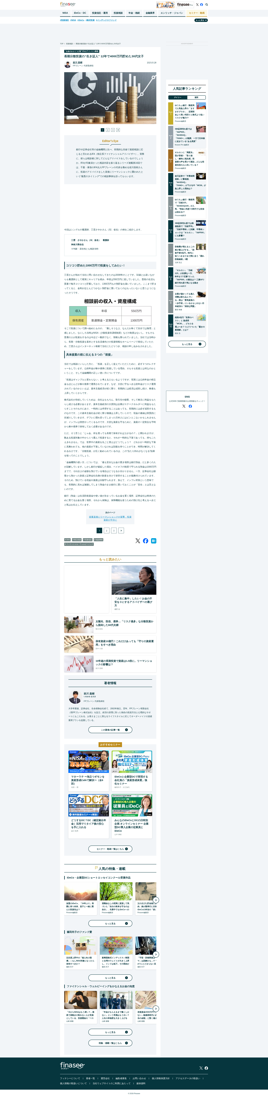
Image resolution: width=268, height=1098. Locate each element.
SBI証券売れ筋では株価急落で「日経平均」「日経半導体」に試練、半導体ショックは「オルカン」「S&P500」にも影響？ (190, 229)
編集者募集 (121, 1078)
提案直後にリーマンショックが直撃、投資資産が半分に (110, 518)
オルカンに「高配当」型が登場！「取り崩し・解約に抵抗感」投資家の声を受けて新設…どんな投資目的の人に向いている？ (189, 158)
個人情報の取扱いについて (73, 1083)
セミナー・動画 (197, 13)
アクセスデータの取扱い (188, 1078)
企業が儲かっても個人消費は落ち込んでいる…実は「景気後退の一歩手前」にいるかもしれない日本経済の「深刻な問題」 (189, 300)
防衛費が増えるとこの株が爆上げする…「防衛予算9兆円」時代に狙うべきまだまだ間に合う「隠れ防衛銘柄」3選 (189, 252)
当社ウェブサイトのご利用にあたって (112, 1083)
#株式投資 (90, 20)
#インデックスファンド (106, 20)
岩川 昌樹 (77, 62)
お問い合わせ (139, 1078)
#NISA (73, 20)
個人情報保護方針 (161, 1078)
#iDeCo (80, 20)
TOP (61, 44)
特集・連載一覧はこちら (110, 1043)
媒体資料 (141, 1083)
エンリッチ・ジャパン (172, 13)
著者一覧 (90, 1078)
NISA (65, 13)
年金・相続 (134, 13)
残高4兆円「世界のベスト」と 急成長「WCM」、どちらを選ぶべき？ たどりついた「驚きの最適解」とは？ (190, 323)
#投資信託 (64, 20)
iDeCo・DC (80, 13)
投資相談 (118, 13)
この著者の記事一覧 (110, 730)
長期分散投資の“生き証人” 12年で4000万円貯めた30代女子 (98, 44)
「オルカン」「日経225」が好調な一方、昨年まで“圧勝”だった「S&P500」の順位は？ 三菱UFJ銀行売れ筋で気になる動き (189, 276)
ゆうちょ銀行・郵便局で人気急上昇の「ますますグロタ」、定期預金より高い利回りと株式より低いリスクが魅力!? (189, 111)
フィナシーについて (70, 1078)
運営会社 (105, 1078)
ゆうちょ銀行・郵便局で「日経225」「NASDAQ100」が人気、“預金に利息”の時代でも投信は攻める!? (189, 205)
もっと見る (110, 923)
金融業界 (150, 13)
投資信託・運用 (100, 13)
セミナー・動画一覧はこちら (110, 849)
